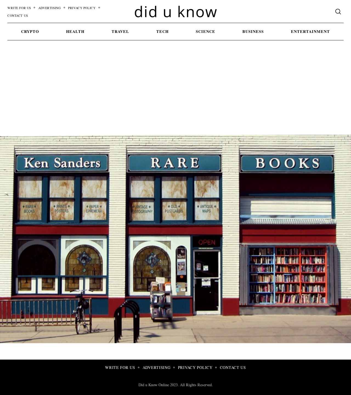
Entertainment (310, 31)
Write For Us (19, 8)
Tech (162, 31)
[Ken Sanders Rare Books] (208, 341)
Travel (120, 31)
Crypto (30, 31)
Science (205, 31)
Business (253, 31)
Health (75, 31)
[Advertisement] (175, 93)
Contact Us (17, 15)
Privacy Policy (81, 8)
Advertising (49, 8)
